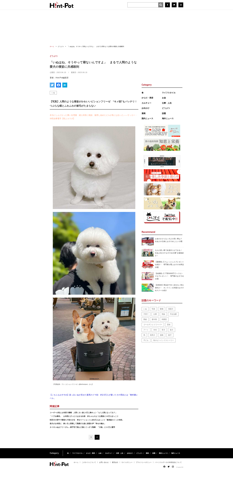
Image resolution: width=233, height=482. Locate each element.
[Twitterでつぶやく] (52, 85)
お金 (164, 98)
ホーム (76, 462)
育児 (163, 330)
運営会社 (115, 462)
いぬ (53, 93)
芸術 (168, 325)
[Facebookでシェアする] (58, 85)
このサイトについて (89, 462)
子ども (146, 340)
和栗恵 (164, 319)
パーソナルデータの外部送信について (168, 462)
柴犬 (171, 330)
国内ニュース (147, 118)
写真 (153, 309)
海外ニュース (168, 118)
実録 (163, 314)
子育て (146, 314)
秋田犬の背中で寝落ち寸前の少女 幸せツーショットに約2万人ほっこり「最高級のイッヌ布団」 (87, 420)
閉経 (145, 319)
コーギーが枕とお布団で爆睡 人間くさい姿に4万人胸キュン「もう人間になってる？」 (83, 413)
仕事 (155, 314)
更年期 (154, 319)
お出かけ (145, 108)
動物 (161, 309)
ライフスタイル (169, 93)
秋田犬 (152, 335)
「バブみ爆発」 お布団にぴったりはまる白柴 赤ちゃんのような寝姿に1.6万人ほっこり (84, 416)
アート (146, 330)
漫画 (144, 113)
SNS (155, 330)
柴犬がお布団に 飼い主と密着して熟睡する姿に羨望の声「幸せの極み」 (78, 423)
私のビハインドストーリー (163, 340)
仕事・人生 (167, 103)
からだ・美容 (147, 98)
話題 (164, 113)
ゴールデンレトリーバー (152, 325)
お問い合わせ (104, 462)
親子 (170, 335)
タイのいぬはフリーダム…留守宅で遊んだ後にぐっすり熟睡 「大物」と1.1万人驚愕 (82, 427)
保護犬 (170, 309)
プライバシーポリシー (144, 462)
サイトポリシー (127, 462)
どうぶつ (166, 108)
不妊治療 (173, 314)
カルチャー (146, 103)
